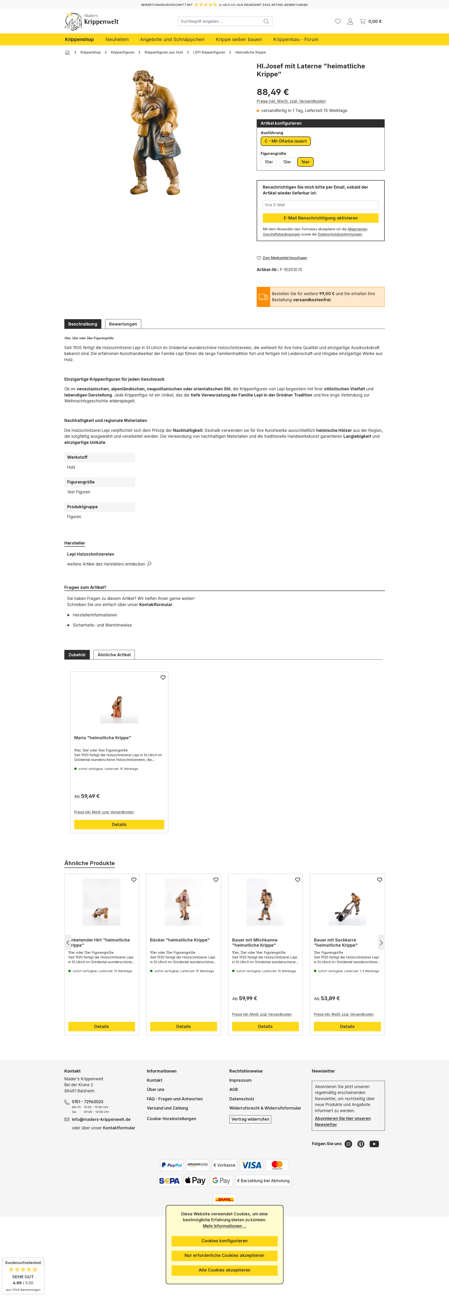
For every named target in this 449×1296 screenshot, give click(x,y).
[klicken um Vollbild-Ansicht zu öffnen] (155, 132)
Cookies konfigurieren (225, 1240)
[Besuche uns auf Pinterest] (361, 1143)
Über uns (156, 1089)
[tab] (82, 324)
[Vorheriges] (67, 942)
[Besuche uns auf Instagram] (349, 1143)
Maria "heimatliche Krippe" (102, 737)
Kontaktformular (155, 604)
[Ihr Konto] (350, 21)
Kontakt (154, 1080)
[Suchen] (266, 21)
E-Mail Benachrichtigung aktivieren (321, 217)
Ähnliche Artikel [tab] (114, 654)
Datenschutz (241, 1099)
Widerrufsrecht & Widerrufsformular (265, 1108)
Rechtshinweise (246, 1071)
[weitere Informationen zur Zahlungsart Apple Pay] (195, 1181)
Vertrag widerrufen (250, 1119)
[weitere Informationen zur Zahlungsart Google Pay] (221, 1181)
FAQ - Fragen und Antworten (175, 1099)
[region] (156, 140)
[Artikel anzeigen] (119, 699)
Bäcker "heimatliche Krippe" (180, 939)
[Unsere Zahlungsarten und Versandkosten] (225, 1200)
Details (119, 824)
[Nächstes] (381, 942)
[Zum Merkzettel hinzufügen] (163, 677)
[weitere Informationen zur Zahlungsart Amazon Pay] (198, 1165)
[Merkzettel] (338, 21)
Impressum (240, 1080)
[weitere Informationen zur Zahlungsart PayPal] (172, 1165)
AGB (233, 1089)
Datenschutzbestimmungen (340, 234)
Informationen (162, 1071)
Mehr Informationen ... (224, 1226)
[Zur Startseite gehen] (91, 21)
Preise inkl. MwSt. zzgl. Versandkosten (291, 101)
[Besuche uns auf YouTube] (374, 1143)
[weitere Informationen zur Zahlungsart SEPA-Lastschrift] (169, 1181)
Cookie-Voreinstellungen (171, 1118)
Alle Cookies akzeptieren (225, 1269)
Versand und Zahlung (167, 1108)
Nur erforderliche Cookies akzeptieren (224, 1255)
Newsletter (323, 1071)
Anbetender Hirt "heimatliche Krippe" (99, 942)
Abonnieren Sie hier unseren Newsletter (343, 1121)
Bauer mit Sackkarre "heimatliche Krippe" (336, 942)
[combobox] (219, 21)
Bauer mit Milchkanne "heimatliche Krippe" (254, 942)
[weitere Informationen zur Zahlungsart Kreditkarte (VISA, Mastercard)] (251, 1165)
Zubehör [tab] (77, 654)
